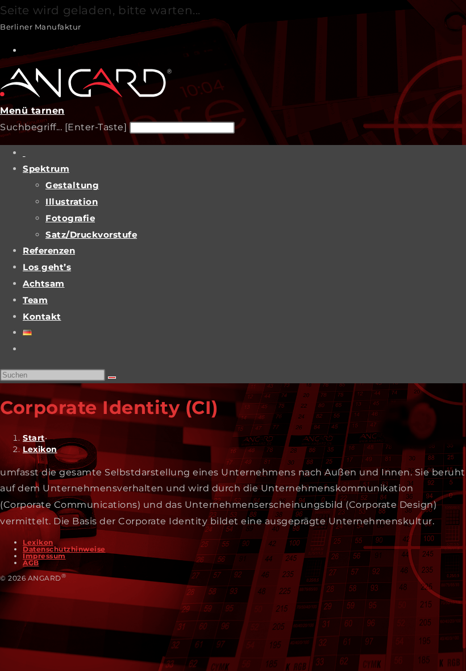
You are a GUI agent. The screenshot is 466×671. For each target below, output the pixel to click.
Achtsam (44, 283)
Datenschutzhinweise (64, 549)
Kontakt (42, 316)
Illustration (71, 201)
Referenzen (49, 250)
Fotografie (70, 218)
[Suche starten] (112, 377)
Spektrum (46, 168)
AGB (31, 562)
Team (35, 300)
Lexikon (40, 449)
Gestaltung (72, 185)
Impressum (44, 556)
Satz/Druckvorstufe (91, 234)
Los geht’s (47, 267)
